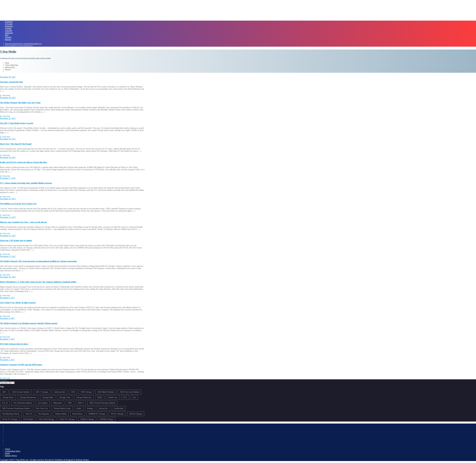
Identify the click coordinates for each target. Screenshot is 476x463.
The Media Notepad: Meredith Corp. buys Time (20, 103)
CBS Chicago (86, 392)
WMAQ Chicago (87, 419)
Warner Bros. (77, 414)
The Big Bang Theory (10, 414)
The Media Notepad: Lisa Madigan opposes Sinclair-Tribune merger (29, 323)
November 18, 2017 (8, 157)
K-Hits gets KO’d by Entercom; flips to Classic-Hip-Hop (23, 162)
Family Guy (112, 397)
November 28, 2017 (8, 98)
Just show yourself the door (11, 82)
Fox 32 (5, 403)
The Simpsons (43, 414)
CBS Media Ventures (105, 392)
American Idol (59, 392)
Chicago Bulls (47, 397)
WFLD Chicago (135, 414)
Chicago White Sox (83, 397)
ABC (4, 392)
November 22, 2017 (8, 118)
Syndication (118, 408)
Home (7, 453)
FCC (125, 397)
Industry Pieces (11, 456)
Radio (78, 408)
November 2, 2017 (7, 360)
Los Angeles (42, 403)
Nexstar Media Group (62, 408)
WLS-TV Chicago (67, 419)
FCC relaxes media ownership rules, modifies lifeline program (26, 183)
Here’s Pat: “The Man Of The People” (16, 144)
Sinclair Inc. (103, 408)
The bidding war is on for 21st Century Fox (18, 204)
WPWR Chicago (106, 419)
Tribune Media (60, 414)
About (7, 449)
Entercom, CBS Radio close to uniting (16, 240)
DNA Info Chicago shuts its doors (14, 344)
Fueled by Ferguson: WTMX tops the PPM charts (21, 365)
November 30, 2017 (8, 77)
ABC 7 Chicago (41, 392)
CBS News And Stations (129, 392)
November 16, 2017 (8, 199)
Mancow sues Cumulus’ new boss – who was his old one (23, 222)
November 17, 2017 (8, 178)
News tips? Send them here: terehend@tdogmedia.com (23, 44)
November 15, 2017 (8, 217)
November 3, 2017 (7, 339)
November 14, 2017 (8, 236)
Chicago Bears (8, 397)
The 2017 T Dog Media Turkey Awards (16, 123)
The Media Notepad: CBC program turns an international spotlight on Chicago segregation (38, 261)
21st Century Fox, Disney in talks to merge (18, 303)
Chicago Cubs (64, 397)
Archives (3, 380)
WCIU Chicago (117, 414)
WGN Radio (28, 419)
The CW (28, 414)
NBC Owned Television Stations (102, 403)
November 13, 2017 (8, 256)
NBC (70, 403)
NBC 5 (81, 403)
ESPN (99, 397)
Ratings (90, 408)
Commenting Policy (13, 451)
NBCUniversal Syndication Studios (16, 408)
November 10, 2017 (8, 277)
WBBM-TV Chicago (97, 414)
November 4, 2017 (7, 318)
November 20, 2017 (8, 139)
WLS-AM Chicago (46, 419)
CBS (73, 392)
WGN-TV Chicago (9, 419)
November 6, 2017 (7, 298)
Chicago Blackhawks (27, 397)
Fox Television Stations (23, 403)
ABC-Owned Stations (21, 392)
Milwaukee (57, 403)
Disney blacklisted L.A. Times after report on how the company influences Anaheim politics (38, 282)
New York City (42, 408)
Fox (134, 397)
